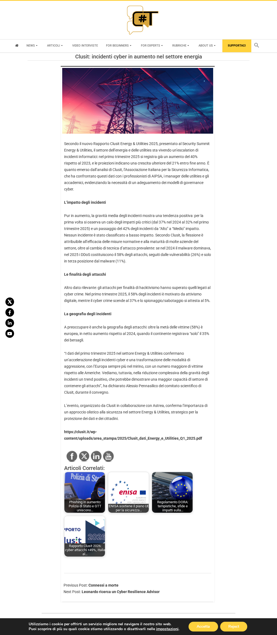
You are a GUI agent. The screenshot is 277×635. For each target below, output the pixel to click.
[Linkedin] (9, 322)
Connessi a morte (103, 585)
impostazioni (167, 629)
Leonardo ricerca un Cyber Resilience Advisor (121, 592)
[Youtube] (9, 333)
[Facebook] (9, 312)
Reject (233, 626)
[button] (258, 46)
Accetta (203, 626)
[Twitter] (9, 301)
